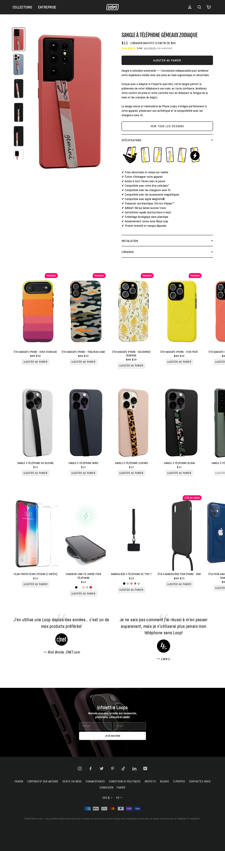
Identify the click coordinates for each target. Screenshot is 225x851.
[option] (69, 102)
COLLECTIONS (22, 7)
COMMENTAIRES (95, 781)
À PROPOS (179, 781)
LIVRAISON (127, 252)
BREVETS (150, 781)
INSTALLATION (130, 241)
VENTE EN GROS (72, 781)
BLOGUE (164, 781)
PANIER (18, 781)
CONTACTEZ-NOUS (200, 781)
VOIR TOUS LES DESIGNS (167, 126)
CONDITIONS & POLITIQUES (125, 781)
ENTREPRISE (47, 7)
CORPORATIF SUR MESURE (42, 781)
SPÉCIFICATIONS (131, 140)
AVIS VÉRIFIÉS (150, 48)
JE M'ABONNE (112, 735)
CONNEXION (106, 787)
